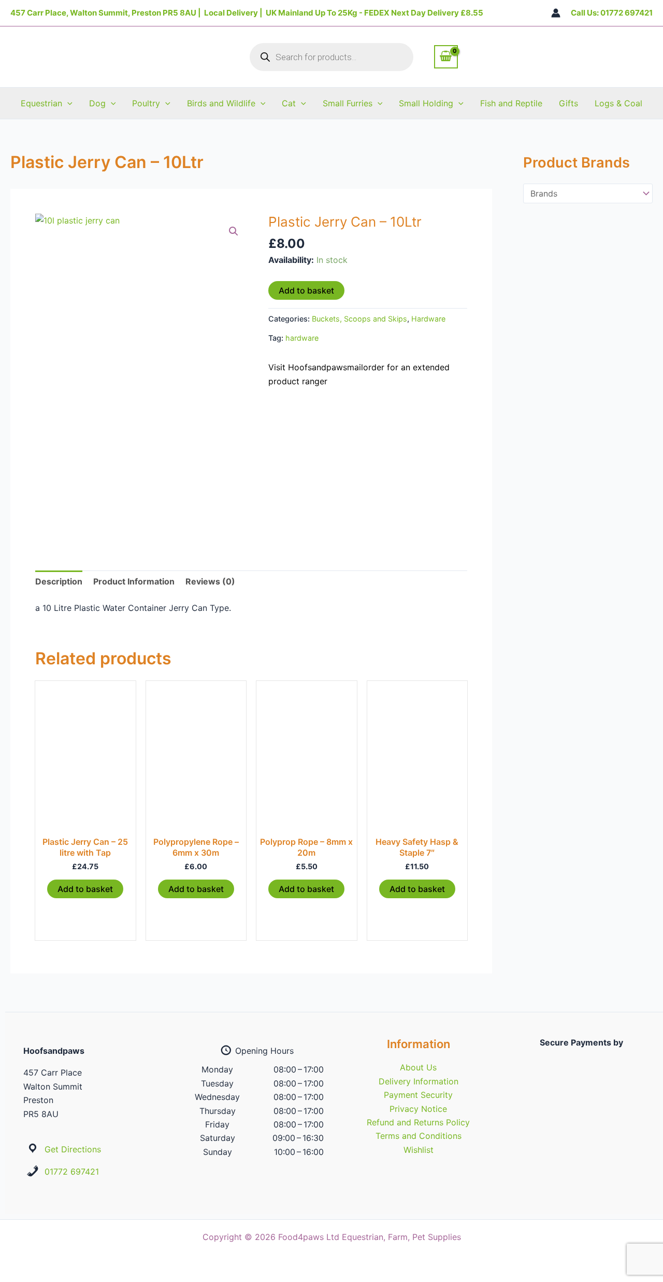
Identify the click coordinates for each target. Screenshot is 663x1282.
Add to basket (306, 290)
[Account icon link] (555, 13)
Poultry (146, 103)
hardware (302, 337)
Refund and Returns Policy (418, 1122)
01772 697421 (72, 1171)
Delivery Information (418, 1081)
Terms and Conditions (419, 1136)
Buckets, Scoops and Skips (359, 318)
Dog (97, 103)
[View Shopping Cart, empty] (446, 56)
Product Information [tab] (134, 581)
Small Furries (347, 103)
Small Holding (426, 103)
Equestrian (41, 103)
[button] (67, 103)
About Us (418, 1067)
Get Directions (73, 1149)
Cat (289, 103)
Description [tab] (58, 581)
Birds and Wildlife (221, 103)
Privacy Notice (418, 1109)
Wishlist (418, 1150)
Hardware (428, 318)
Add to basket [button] (85, 889)
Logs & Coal (618, 103)
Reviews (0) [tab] (210, 581)
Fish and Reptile (511, 103)
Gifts (568, 103)
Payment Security (418, 1095)
